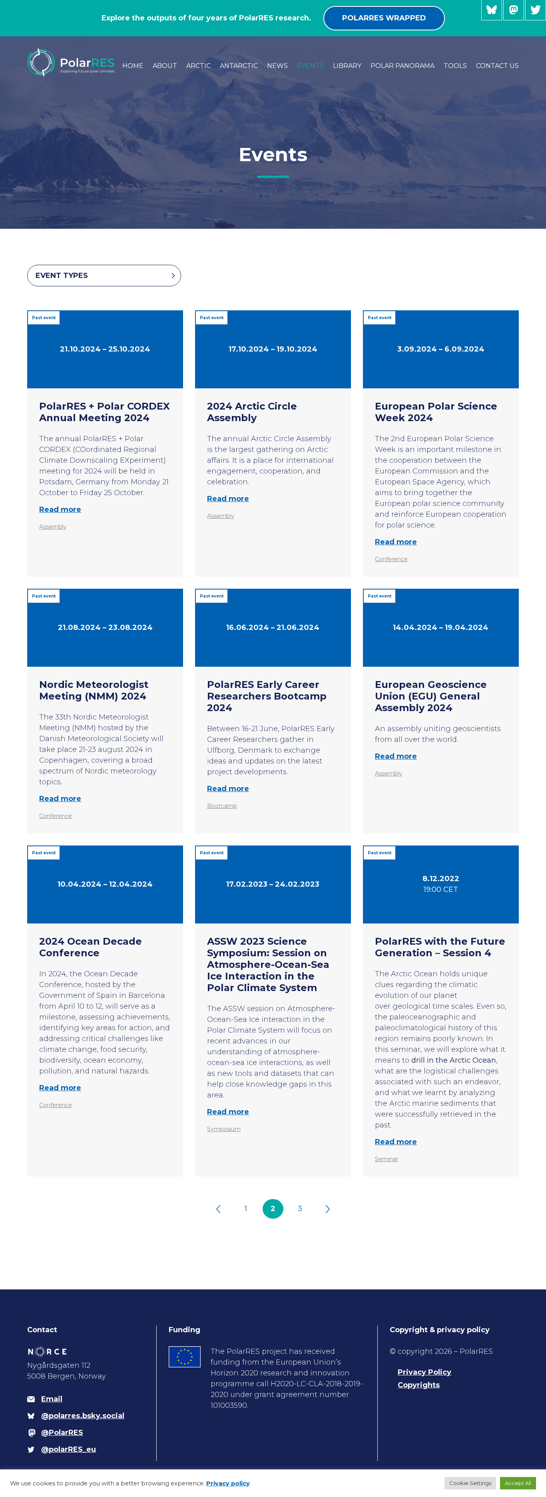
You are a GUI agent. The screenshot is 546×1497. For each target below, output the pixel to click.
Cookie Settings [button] (470, 1483)
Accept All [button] (518, 1483)
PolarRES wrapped (384, 18)
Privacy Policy (424, 1372)
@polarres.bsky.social (491, 10)
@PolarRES (513, 10)
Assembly (52, 526)
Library (347, 66)
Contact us (497, 66)
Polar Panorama (402, 66)
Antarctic (239, 66)
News (277, 66)
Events (310, 66)
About (165, 66)
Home (132, 66)
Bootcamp (222, 805)
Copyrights (419, 1385)
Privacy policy (228, 1483)
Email (51, 1399)
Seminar (386, 1159)
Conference (391, 559)
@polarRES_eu (535, 10)
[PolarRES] (70, 64)
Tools (455, 66)
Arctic (198, 66)
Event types (62, 275)
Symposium (224, 1129)
